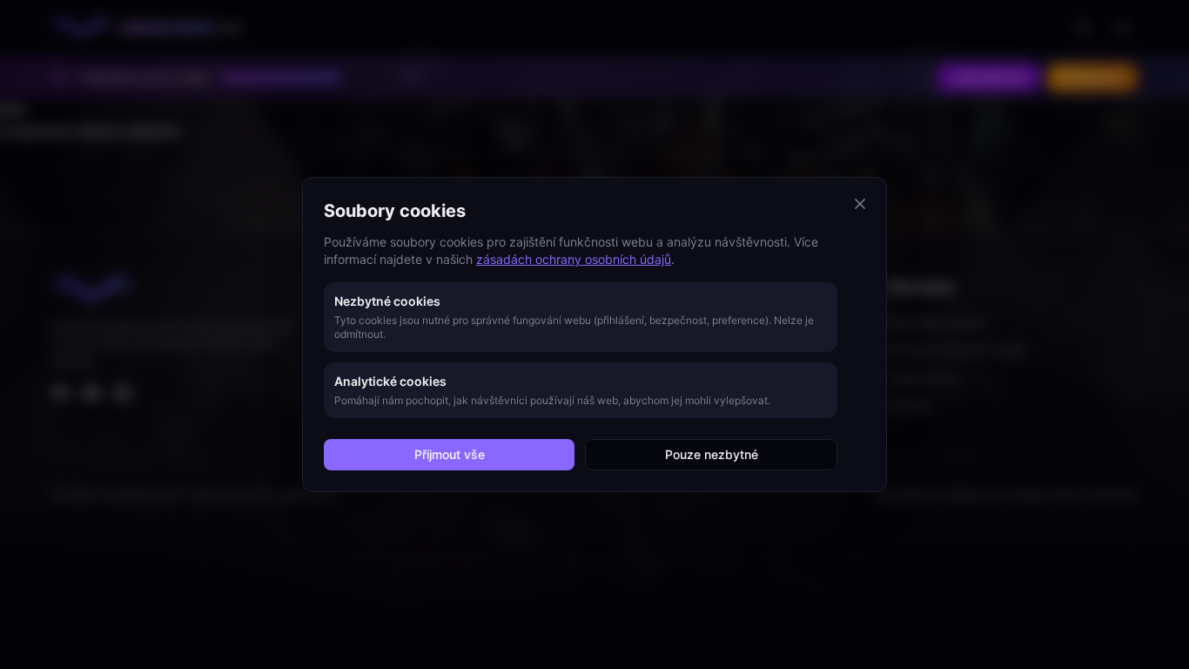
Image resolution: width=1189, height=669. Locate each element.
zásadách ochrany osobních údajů (573, 259)
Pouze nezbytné (711, 454)
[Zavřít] (860, 204)
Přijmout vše (449, 454)
